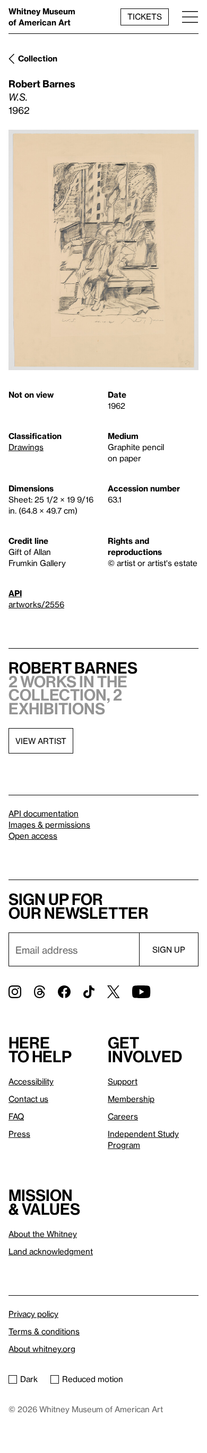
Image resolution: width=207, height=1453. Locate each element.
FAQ (16, 1116)
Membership (131, 1099)
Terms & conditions (44, 1331)
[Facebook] (64, 991)
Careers (123, 1116)
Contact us (28, 1099)
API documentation (43, 813)
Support (122, 1081)
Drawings (26, 447)
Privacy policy (33, 1314)
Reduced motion (92, 1379)
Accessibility (31, 1081)
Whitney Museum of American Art (41, 16)
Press (19, 1133)
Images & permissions (49, 824)
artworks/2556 (36, 604)
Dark (29, 1379)
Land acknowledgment (50, 1251)
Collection (37, 58)
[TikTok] (89, 991)
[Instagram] (15, 991)
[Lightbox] (103, 250)
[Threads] (39, 991)
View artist (40, 741)
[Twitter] (113, 991)
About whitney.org (41, 1348)
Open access (32, 835)
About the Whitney (42, 1234)
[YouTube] (141, 991)
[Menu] (190, 16)
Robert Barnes (41, 83)
